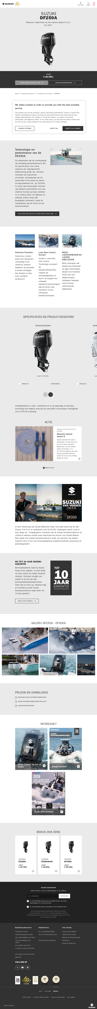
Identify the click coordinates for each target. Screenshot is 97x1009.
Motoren (48, 991)
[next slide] (50, 394)
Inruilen (18, 957)
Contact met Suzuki (69, 934)
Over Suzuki (26, 997)
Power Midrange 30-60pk (24, 934)
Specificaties (55, 383)
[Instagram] (27, 967)
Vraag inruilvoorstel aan (30, 83)
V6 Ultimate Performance (44, 93)
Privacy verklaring (58, 997)
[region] (49, 117)
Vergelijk (25, 383)
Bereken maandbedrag (64, 83)
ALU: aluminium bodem (46, 931)
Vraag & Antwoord (69, 943)
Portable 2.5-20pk (21, 931)
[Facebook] (17, 967)
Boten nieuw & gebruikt (47, 940)
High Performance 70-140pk (25, 937)
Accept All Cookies (73, 128)
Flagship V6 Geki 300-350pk (24, 948)
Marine (17, 93)
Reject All (54, 128)
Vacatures (65, 940)
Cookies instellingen (41, 997)
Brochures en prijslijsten (24, 954)
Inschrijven (64, 896)
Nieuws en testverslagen (71, 937)
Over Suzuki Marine (69, 931)
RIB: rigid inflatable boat (48, 934)
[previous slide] (45, 394)
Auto (40, 991)
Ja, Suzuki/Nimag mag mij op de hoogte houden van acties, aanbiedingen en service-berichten (48, 902)
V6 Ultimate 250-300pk (23, 945)
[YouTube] (22, 967)
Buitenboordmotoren (28, 93)
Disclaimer (71, 997)
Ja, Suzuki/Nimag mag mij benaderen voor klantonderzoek (48, 907)
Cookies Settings (24, 128)
